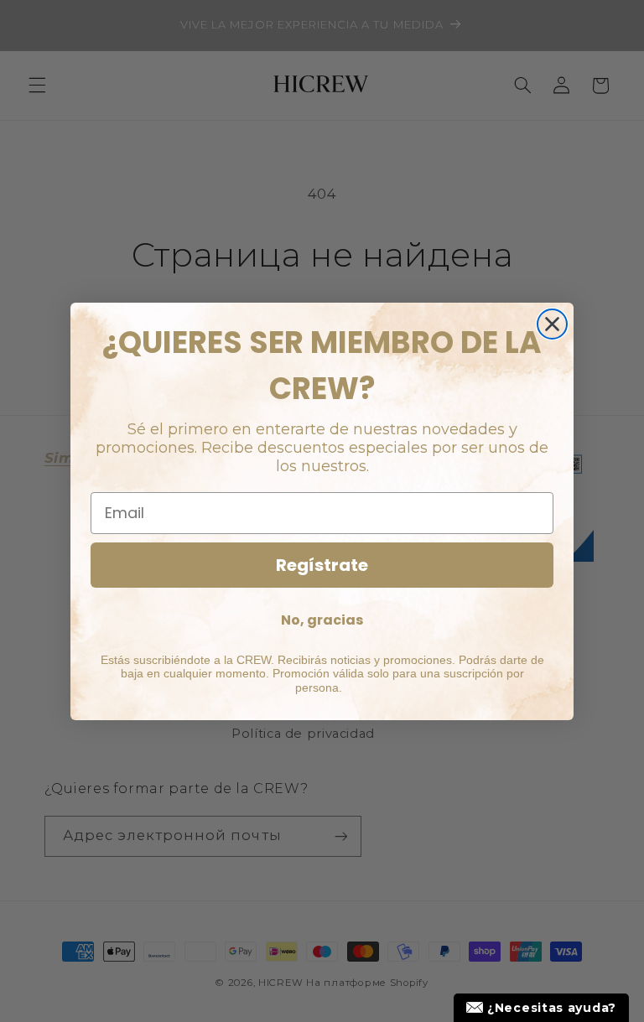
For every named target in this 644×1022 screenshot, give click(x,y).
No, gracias (322, 620)
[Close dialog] (552, 324)
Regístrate (322, 565)
